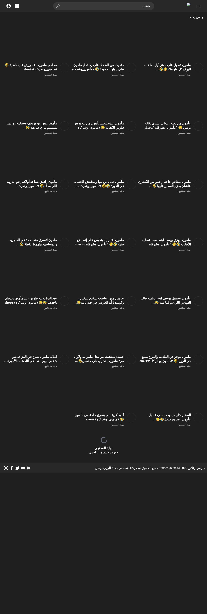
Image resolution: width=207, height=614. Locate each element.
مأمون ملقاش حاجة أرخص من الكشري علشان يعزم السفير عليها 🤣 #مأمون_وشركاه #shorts (164, 186)
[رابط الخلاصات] (29, 468)
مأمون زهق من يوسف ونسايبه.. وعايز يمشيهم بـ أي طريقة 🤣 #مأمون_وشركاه (32, 127)
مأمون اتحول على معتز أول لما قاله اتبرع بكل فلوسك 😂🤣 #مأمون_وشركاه (167, 69)
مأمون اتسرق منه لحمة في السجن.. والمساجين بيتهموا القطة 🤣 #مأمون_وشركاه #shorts (33, 244)
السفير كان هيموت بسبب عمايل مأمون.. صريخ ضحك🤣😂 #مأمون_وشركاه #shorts (169, 419)
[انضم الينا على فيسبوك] (12, 468)
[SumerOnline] (197, 67)
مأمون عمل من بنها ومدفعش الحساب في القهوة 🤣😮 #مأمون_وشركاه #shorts (98, 186)
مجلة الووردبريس (106, 468)
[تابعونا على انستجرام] (6, 468)
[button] (58, 6)
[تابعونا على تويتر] (17, 468)
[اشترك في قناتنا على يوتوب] (23, 468)
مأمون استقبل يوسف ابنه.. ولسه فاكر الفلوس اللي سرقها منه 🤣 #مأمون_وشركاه (166, 303)
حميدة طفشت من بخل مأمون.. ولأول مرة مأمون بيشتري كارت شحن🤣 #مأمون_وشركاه (99, 361)
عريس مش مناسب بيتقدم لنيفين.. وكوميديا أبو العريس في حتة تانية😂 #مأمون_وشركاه (100, 303)
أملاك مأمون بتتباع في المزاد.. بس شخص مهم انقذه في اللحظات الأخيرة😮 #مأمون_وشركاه (32, 361)
